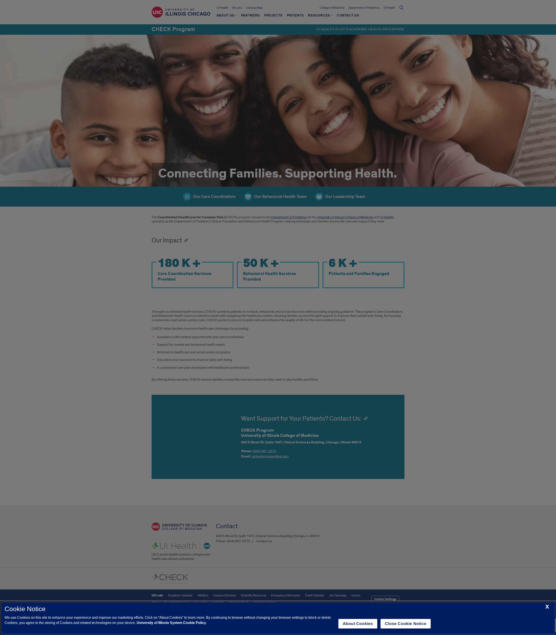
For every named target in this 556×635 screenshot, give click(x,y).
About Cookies (358, 623)
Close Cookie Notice (405, 623)
